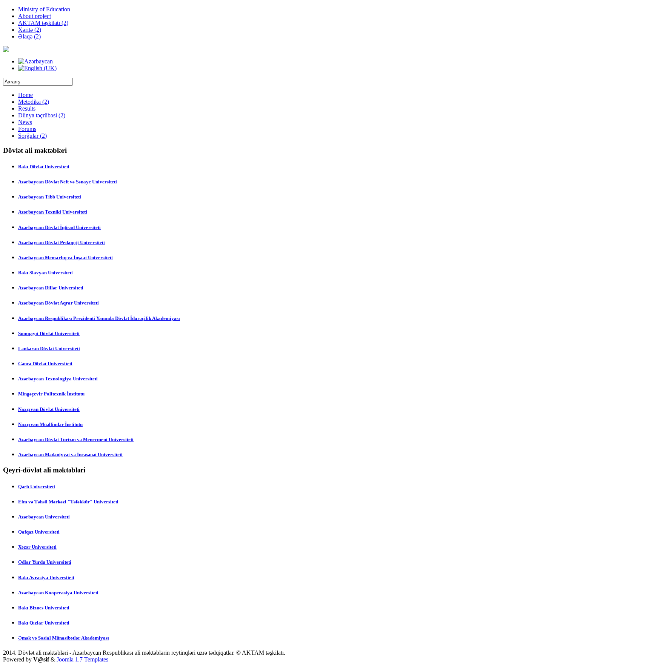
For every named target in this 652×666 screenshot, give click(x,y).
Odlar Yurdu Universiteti (44, 562)
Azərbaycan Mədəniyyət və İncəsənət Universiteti (70, 454)
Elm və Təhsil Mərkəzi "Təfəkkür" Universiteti (68, 501)
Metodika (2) (33, 101)
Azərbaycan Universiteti (44, 517)
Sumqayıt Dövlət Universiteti (49, 333)
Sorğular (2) (32, 135)
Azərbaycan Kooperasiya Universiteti (58, 592)
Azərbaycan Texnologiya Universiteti (58, 378)
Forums (27, 129)
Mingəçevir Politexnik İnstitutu (51, 394)
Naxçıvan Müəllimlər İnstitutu (50, 424)
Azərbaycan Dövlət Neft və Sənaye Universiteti (67, 182)
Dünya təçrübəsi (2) (41, 115)
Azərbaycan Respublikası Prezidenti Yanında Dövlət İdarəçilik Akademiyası (99, 318)
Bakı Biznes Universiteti (43, 608)
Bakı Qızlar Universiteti (43, 623)
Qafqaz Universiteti (39, 532)
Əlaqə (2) (29, 36)
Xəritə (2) (29, 29)
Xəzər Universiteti (37, 547)
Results (26, 108)
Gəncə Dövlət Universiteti (45, 363)
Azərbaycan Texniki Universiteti (52, 212)
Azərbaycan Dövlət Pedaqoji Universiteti (61, 242)
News (25, 122)
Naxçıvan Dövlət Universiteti (49, 409)
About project (34, 16)
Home (25, 95)
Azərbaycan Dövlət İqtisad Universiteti (59, 227)
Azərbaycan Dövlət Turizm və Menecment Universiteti (76, 439)
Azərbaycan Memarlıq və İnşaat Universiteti (65, 257)
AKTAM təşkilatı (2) (43, 23)
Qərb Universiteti (36, 486)
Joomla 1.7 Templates (82, 659)
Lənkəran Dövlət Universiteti (49, 348)
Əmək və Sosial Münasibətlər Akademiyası (63, 638)
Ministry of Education (44, 9)
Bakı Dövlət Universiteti (43, 166)
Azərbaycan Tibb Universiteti (49, 197)
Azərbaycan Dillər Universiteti (50, 288)
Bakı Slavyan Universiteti (45, 272)
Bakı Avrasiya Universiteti (46, 577)
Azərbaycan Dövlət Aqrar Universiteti (58, 303)
